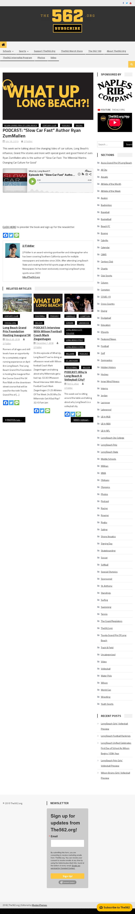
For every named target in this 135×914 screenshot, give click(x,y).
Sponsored (106, 578)
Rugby (104, 522)
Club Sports (106, 275)
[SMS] (16, 235)
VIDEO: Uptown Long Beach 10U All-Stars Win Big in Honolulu (83, 420)
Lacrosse (105, 402)
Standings (106, 593)
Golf (103, 353)
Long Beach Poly (74, 340)
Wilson (38, 322)
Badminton (106, 205)
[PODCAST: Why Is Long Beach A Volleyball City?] (78, 303)
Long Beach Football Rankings (116, 736)
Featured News (108, 339)
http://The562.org (31, 277)
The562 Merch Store (72, 51)
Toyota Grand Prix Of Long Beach (113, 637)
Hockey (104, 374)
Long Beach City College (74, 331)
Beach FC (105, 226)
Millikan (70, 353)
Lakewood (84, 322)
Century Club (49, 125)
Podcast (66, 125)
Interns (104, 388)
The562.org (10, 322)
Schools (7, 51)
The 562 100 (94, 51)
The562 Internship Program (17, 57)
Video (53, 57)
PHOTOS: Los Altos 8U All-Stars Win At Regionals (16, 420)
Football (40, 315)
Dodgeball (106, 318)
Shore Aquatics (108, 536)
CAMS (104, 254)
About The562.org (116, 51)
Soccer (104, 557)
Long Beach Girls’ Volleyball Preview (114, 726)
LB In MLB (105, 416)
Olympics (105, 487)
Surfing (104, 600)
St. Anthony (72, 360)
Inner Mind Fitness (110, 381)
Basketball (106, 219)
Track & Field (107, 647)
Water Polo (106, 675)
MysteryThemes (39, 905)
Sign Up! (67, 876)
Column (104, 282)
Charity (104, 268)
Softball (104, 564)
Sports (22, 51)
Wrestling (105, 697)
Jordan (69, 322)
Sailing (104, 529)
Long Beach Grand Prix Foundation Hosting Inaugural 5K (17, 331)
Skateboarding (108, 550)
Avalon (104, 198)
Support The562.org (44, 51)
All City (104, 170)
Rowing (104, 515)
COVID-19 (106, 296)
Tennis (104, 614)
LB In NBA (105, 423)
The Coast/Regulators (111, 621)
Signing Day (106, 543)
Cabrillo (70, 316)
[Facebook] (5, 235)
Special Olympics (109, 571)
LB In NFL (105, 430)
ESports (105, 332)
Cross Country (108, 303)
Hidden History (108, 367)
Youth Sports (107, 704)
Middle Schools (108, 459)
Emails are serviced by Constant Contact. (65, 866)
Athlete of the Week (111, 191)
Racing (79, 125)
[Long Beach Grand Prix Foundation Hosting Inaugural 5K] (17, 303)
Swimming (106, 607)
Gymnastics (106, 360)
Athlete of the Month (111, 184)
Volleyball (71, 367)
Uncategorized (108, 654)
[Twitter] (11, 235)
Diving (104, 311)
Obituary (105, 480)
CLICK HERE (9, 227)
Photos (41, 57)
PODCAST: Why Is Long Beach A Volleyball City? (75, 376)
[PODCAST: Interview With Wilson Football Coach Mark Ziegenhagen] (48, 303)
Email (54, 836)
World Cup (106, 689)
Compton (85, 316)
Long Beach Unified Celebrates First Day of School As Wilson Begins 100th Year (116, 748)
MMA (103, 473)
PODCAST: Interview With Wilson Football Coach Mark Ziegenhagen (48, 333)
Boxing (104, 233)
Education (105, 325)
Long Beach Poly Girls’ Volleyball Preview (112, 763)
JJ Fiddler (28, 141)
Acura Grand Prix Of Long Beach (20, 125)
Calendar (105, 247)
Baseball (105, 212)
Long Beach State (75, 346)
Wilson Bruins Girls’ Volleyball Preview (115, 775)
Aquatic (104, 177)
